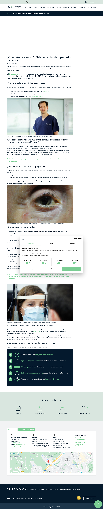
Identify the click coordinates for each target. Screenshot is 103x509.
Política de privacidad (51, 489)
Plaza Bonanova (79, 444)
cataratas (39, 93)
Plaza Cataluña (79, 441)
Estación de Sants (80, 437)
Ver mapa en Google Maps (18, 446)
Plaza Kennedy (79, 445)
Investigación (39, 2)
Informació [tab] (72, 243)
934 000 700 (16, 442)
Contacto (33, 489)
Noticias (9, 13)
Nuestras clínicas (78, 7)
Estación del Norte (80, 439)
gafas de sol (36, 331)
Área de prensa (76, 489)
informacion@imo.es (19, 444)
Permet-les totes (72, 269)
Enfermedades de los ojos (31, 7)
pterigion (47, 91)
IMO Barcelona (12, 429)
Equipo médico (50, 7)
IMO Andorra (30, 429)
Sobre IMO (87, 7)
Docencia (47, 2)
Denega (31, 269)
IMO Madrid (22, 429)
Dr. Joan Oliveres (16, 74)
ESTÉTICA (42, 7)
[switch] (44, 263)
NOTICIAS (93, 7)
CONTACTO (80, 2)
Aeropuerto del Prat (80, 442)
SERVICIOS (58, 7)
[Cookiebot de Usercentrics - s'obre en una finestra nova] (75, 239)
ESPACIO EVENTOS (72, 2)
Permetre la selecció (51, 269)
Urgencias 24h (63, 2)
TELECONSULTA (54, 2)
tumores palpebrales (37, 96)
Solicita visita (90, 498)
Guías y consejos (67, 7)
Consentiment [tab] (30, 243)
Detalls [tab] (51, 243)
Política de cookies (65, 489)
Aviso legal (40, 489)
